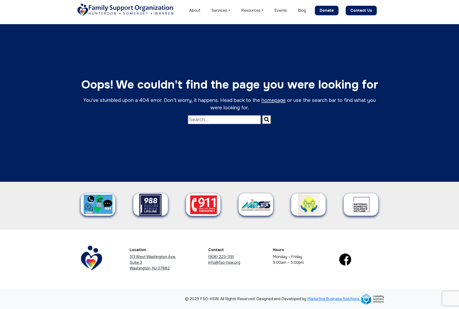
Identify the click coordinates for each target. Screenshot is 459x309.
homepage (274, 100)
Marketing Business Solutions (334, 298)
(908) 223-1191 (221, 256)
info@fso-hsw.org (224, 262)
